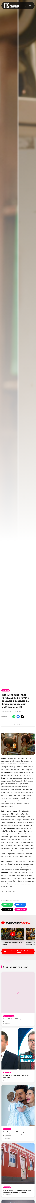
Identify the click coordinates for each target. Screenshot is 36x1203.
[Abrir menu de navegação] (30, 6)
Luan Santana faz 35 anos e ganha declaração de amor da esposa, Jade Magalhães (16, 1134)
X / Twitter (8, 909)
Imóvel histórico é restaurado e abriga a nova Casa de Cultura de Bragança (17, 1191)
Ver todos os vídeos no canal (19, 951)
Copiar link (21, 909)
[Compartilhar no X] (22, 716)
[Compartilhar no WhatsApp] (13, 716)
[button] (12, 936)
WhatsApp (8, 905)
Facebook (21, 905)
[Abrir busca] (24, 5)
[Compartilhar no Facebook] (18, 716)
